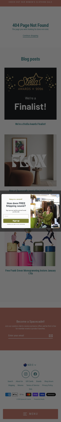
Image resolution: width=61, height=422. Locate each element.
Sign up (16, 220)
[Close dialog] (57, 196)
